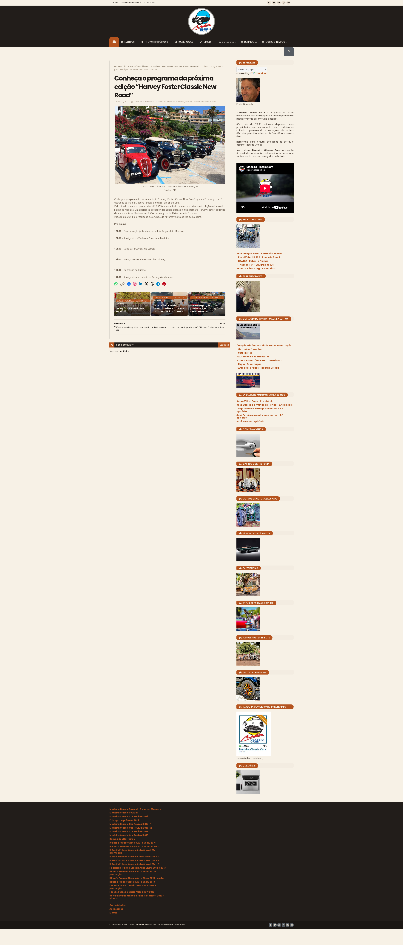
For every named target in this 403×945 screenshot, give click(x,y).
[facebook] (269, 3)
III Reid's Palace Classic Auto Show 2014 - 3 (134, 864)
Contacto (150, 3)
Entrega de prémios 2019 (124, 820)
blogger (224, 345)
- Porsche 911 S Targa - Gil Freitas (256, 268)
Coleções (228, 41)
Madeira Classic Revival (123, 812)
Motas (113, 912)
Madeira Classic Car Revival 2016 (128, 835)
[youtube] (279, 3)
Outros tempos (275, 41)
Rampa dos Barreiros (122, 839)
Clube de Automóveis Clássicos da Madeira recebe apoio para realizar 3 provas (168, 308)
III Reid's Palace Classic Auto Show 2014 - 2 (134, 860)
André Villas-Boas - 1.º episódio (254, 401)
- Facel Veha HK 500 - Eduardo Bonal (258, 257)
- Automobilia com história (252, 356)
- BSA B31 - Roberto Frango (252, 261)
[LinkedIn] (140, 284)
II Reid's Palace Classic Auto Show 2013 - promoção (132, 873)
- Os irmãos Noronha (248, 349)
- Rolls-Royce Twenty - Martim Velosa (259, 253)
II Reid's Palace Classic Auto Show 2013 (132, 881)
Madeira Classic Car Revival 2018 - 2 (130, 827)
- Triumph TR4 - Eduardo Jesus (255, 264)
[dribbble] (279, 925)
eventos (165, 66)
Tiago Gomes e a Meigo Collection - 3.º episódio (259, 410)
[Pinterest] (164, 284)
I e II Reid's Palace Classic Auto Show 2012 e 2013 (137, 867)
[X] (146, 284)
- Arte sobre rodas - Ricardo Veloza (257, 367)
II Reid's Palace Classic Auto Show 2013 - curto (136, 878)
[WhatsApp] (116, 284)
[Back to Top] (292, 925)
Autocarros (116, 909)
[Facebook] (129, 284)
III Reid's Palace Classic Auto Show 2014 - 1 (134, 856)
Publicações (185, 41)
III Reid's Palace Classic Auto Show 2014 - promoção (133, 851)
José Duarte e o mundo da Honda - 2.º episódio (264, 404)
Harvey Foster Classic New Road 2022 (130, 310)
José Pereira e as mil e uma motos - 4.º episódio (259, 416)
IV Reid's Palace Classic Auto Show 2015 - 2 (134, 846)
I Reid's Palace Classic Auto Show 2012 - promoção (132, 887)
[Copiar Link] (122, 284)
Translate (261, 73)
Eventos (130, 41)
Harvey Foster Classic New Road (184, 66)
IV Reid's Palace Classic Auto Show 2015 (132, 842)
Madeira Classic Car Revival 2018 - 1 (130, 824)
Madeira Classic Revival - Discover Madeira (135, 809)
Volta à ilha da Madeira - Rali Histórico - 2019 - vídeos (136, 897)
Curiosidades (117, 905)
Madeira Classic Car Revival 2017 (128, 831)
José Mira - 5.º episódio (250, 421)
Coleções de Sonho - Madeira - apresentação (264, 345)
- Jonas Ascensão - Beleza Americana (259, 360)
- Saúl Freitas (244, 352)
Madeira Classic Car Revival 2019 (128, 816)
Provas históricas (156, 41)
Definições (250, 41)
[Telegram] (158, 284)
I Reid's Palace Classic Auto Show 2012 (131, 891)
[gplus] (288, 3)
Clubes (208, 41)
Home (115, 3)
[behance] (287, 925)
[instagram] (283, 3)
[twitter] (274, 3)
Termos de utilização (131, 3)
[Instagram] (134, 284)
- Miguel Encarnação (248, 364)
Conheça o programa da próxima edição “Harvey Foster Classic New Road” (207, 308)
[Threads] (152, 284)
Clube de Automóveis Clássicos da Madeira (140, 66)
